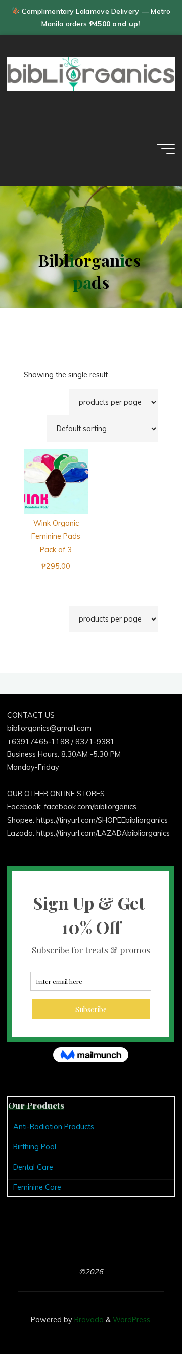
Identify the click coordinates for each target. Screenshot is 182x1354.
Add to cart (61, 475)
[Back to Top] (142, 1314)
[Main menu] (166, 149)
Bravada (88, 1319)
